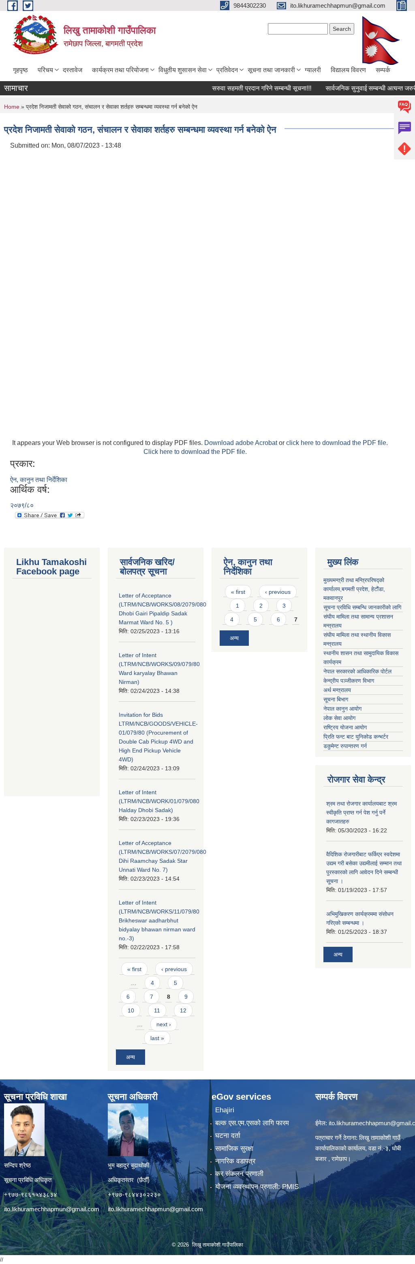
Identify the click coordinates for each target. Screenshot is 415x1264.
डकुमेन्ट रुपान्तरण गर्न (345, 746)
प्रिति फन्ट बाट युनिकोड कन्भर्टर (355, 736)
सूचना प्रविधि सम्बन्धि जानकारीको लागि (362, 607)
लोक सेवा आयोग (339, 718)
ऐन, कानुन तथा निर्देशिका (38, 479)
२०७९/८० (22, 505)
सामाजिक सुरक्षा (234, 1148)
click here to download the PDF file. (337, 442)
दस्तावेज (72, 70)
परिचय (45, 70)
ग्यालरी (313, 70)
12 (183, 1010)
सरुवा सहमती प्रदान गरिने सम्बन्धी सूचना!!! (246, 88)
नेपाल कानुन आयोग (342, 708)
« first (134, 969)
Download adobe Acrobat (241, 442)
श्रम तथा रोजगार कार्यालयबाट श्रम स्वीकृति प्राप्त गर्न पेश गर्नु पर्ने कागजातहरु (361, 812)
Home (11, 106)
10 (131, 1010)
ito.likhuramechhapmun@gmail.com (51, 1209)
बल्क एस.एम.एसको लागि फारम (252, 1123)
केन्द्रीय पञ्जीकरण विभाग (348, 680)
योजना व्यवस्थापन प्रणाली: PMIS (257, 1187)
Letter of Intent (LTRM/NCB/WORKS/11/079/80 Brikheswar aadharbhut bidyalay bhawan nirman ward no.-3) (159, 920)
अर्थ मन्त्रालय (337, 690)
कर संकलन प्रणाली (239, 1174)
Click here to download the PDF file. (195, 451)
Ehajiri (224, 1110)
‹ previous (174, 969)
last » (157, 1038)
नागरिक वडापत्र (235, 1161)
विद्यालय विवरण (348, 70)
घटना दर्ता (227, 1135)
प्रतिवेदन (227, 70)
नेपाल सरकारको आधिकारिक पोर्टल (357, 671)
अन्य (130, 1057)
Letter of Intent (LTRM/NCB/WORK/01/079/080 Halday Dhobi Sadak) (159, 801)
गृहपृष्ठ (20, 70)
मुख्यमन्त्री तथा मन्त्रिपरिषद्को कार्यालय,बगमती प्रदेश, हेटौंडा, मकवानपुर (354, 589)
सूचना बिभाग (335, 699)
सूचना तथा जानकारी (271, 70)
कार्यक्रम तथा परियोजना (120, 70)
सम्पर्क (383, 70)
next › (163, 1024)
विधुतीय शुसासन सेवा (182, 70)
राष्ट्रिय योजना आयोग (345, 727)
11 (157, 1010)
